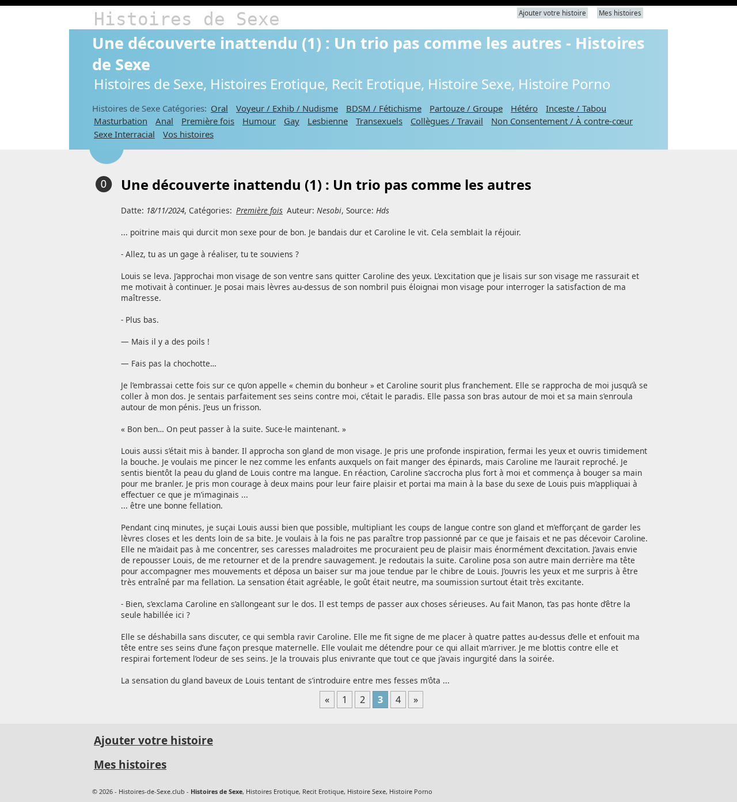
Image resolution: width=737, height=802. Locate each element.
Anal (164, 121)
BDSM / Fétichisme (383, 108)
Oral (219, 108)
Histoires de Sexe (187, 19)
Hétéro (524, 108)
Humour (259, 121)
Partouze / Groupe (466, 108)
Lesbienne (327, 121)
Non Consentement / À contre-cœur (562, 121)
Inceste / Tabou (576, 108)
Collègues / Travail (447, 121)
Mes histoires (620, 13)
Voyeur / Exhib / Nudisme (287, 108)
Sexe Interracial (124, 134)
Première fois (207, 121)
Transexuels (379, 121)
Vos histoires (188, 134)
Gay (291, 121)
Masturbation (120, 121)
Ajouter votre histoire (552, 13)
